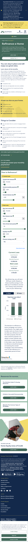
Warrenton (12, 467)
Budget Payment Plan (7, 113)
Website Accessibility (11, 518)
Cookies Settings (14, 531)
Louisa (20, 467)
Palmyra (21, 469)
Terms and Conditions (6, 520)
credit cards (19, 464)
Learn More (13, 387)
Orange (17, 467)
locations (10, 367)
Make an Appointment (6, 486)
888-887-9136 (4, 480)
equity (20, 75)
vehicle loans (4, 466)
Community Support (5, 507)
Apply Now (13, 55)
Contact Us (13, 58)
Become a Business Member (7, 498)
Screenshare (3, 484)
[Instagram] (4, 490)
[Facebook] (1, 490)
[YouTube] (7, 490)
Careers (2, 503)
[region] (14, 531)
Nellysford (3, 469)
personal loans (12, 464)
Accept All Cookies (14, 539)
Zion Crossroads (10, 470)
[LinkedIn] (10, 490)
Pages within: (7, 40)
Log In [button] (14, 36)
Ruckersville (9, 469)
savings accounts (19, 463)
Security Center (4, 509)
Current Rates (4, 505)
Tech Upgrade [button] (19, 32)
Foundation (3, 511)
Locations (3, 488)
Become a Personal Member (7, 496)
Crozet (2, 470)
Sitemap (3, 518)
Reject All (14, 535)
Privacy (14, 520)
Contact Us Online (5, 482)
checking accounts (9, 463)
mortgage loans (4, 464)
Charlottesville (15, 469)
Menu (25, 32)
